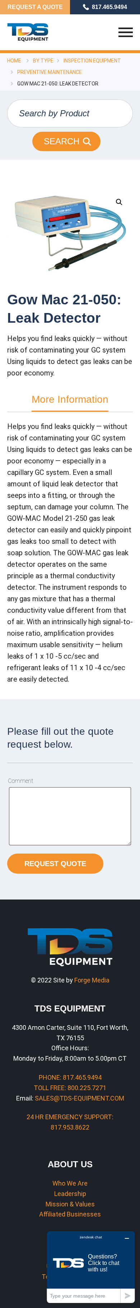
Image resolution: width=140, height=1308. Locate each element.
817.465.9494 (109, 7)
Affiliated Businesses (70, 1214)
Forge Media (91, 980)
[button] (119, 202)
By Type (43, 61)
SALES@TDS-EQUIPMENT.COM (79, 1098)
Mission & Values (70, 1204)
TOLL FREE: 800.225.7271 (70, 1088)
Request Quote (55, 864)
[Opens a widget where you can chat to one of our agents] (90, 1266)
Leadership (70, 1193)
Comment (20, 780)
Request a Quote (35, 7)
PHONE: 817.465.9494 (70, 1077)
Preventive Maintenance (49, 72)
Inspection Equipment (92, 61)
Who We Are (70, 1183)
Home (14, 61)
